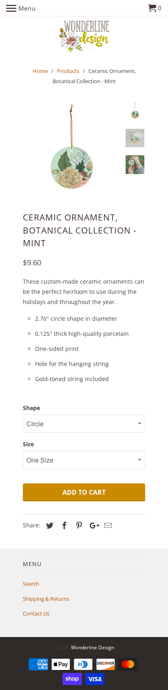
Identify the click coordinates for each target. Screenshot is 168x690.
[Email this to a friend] (106, 525)
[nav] (21, 8)
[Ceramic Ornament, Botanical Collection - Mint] (72, 151)
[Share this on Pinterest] (77, 525)
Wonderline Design (92, 647)
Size (28, 444)
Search (31, 583)
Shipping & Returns (46, 598)
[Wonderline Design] (84, 37)
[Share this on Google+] (92, 525)
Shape (31, 408)
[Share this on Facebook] (63, 525)
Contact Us (36, 613)
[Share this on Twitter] (48, 525)
